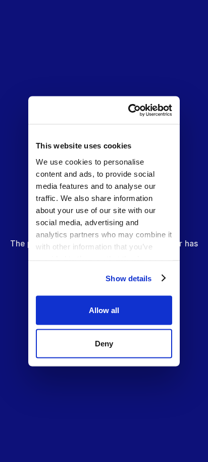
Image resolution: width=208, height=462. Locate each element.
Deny (104, 343)
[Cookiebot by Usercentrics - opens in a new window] (133, 110)
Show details (128, 278)
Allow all (104, 310)
